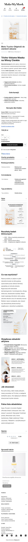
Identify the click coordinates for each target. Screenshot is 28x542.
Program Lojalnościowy (7, 509)
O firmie (3, 532)
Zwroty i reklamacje (6, 498)
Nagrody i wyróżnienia (7, 533)
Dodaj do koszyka (12, 145)
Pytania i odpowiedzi (6, 501)
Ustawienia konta (5, 511)
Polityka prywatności (6, 499)
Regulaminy (4, 496)
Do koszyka (7, 486)
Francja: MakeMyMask (7, 530)
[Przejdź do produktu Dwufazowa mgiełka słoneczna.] (14, 464)
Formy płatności (5, 517)
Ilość (2, 135)
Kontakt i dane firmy (6, 527)
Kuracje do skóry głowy (22, 16)
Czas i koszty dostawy (7, 519)
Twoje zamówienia (5, 508)
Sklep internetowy (12, 540)
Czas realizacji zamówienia (8, 520)
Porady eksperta (5, 529)
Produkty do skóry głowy (9, 16)
